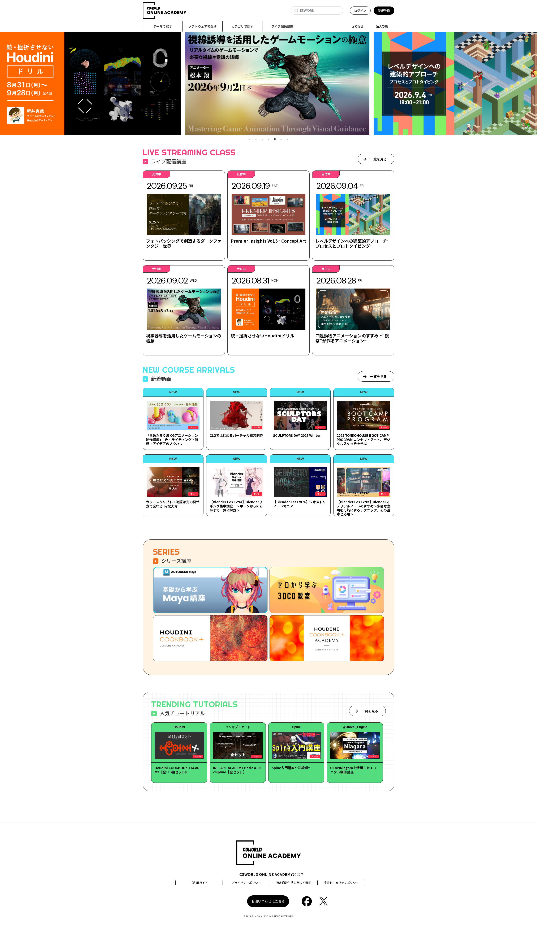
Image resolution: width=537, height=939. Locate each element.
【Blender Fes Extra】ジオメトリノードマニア (299, 503)
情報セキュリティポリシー (341, 882)
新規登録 (384, 10)
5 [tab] (275, 139)
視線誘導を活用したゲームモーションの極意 (183, 338)
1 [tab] (250, 139)
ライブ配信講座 (282, 26)
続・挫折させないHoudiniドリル (262, 336)
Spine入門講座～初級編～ (291, 767)
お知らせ (357, 26)
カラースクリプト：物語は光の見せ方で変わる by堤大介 (172, 503)
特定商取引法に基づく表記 (293, 882)
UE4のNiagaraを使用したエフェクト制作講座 (353, 769)
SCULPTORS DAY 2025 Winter (297, 435)
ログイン (360, 10)
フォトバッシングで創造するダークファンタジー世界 (184, 243)
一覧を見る (378, 158)
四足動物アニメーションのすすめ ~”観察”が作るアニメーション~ (352, 338)
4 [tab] (268, 139)
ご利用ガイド (199, 882)
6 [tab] (281, 139)
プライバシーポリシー (246, 882)
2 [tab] (256, 139)
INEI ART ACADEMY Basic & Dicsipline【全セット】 (237, 769)
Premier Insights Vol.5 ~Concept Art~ (268, 243)
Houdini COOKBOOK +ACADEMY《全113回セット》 (178, 769)
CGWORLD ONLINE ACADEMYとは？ (271, 874)
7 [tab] (287, 139)
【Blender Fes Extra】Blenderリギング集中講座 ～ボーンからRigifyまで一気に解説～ (236, 505)
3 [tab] (262, 139)
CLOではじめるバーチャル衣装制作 (236, 435)
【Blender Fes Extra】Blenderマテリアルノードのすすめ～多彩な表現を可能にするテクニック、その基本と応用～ (363, 507)
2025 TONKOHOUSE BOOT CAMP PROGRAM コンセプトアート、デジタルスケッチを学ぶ (363, 439)
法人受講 (382, 26)
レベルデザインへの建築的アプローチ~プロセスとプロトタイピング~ (352, 243)
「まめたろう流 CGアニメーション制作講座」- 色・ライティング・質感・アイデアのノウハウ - (172, 439)
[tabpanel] (268, 83)
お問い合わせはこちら (268, 901)
